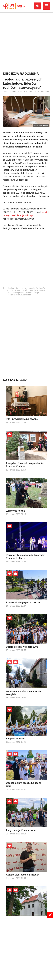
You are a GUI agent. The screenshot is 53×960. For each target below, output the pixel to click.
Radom (29, 292)
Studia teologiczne (16, 292)
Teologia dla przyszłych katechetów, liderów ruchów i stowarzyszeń (26, 289)
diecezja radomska (37, 290)
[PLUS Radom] (14, 5)
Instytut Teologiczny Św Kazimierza (23, 293)
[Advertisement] (26, 41)
